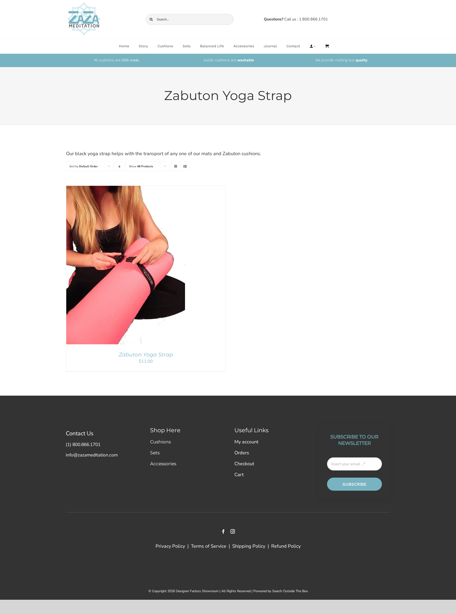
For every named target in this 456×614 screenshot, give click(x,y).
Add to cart (112, 266)
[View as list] (185, 166)
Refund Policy (286, 546)
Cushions (160, 442)
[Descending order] (119, 166)
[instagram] (232, 531)
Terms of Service (208, 546)
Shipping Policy (248, 546)
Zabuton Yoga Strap (146, 354)
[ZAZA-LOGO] (84, 3)
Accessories (163, 463)
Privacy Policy (170, 546)
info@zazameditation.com (92, 455)
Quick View (140, 266)
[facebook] (223, 531)
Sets (155, 453)
